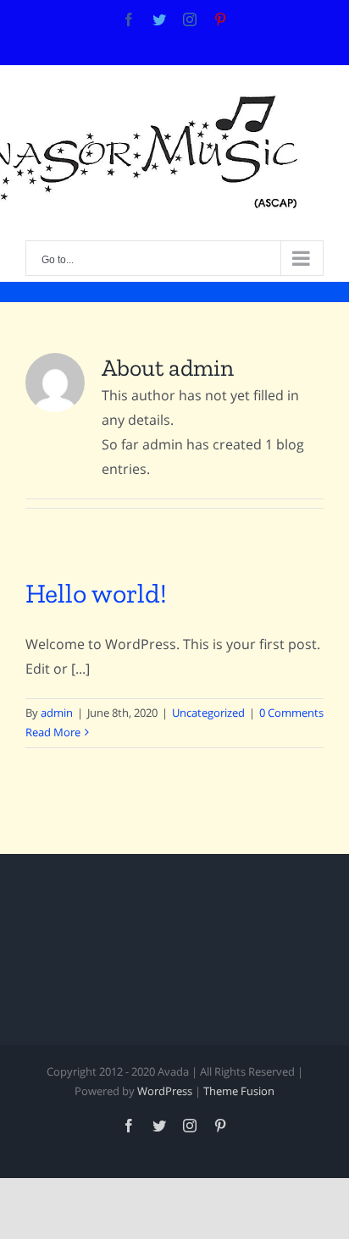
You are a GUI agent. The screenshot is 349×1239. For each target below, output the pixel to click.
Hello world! (96, 593)
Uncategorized (208, 712)
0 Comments (291, 712)
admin (57, 712)
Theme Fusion (238, 1091)
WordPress (164, 1091)
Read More (52, 732)
